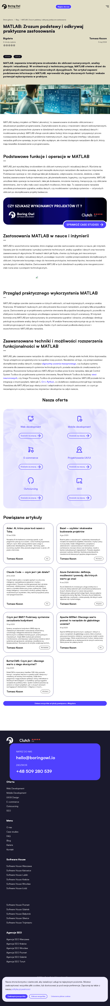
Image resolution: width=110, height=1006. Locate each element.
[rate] (4, 45)
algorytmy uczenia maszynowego (59, 363)
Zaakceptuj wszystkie (16, 996)
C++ (43, 381)
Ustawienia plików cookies (60, 996)
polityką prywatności (20, 989)
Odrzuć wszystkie (38, 996)
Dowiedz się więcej (28, 436)
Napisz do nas (63, 7)
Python (50, 381)
